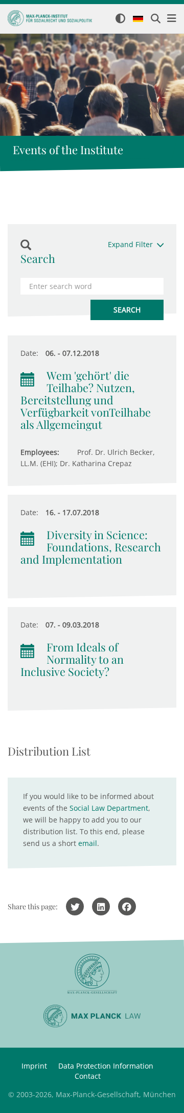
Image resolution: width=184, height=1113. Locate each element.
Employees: (39, 452)
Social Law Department (109, 808)
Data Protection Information (105, 1066)
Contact (88, 1076)
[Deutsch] (138, 19)
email (87, 843)
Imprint (34, 1066)
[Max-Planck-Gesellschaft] (92, 974)
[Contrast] (120, 19)
